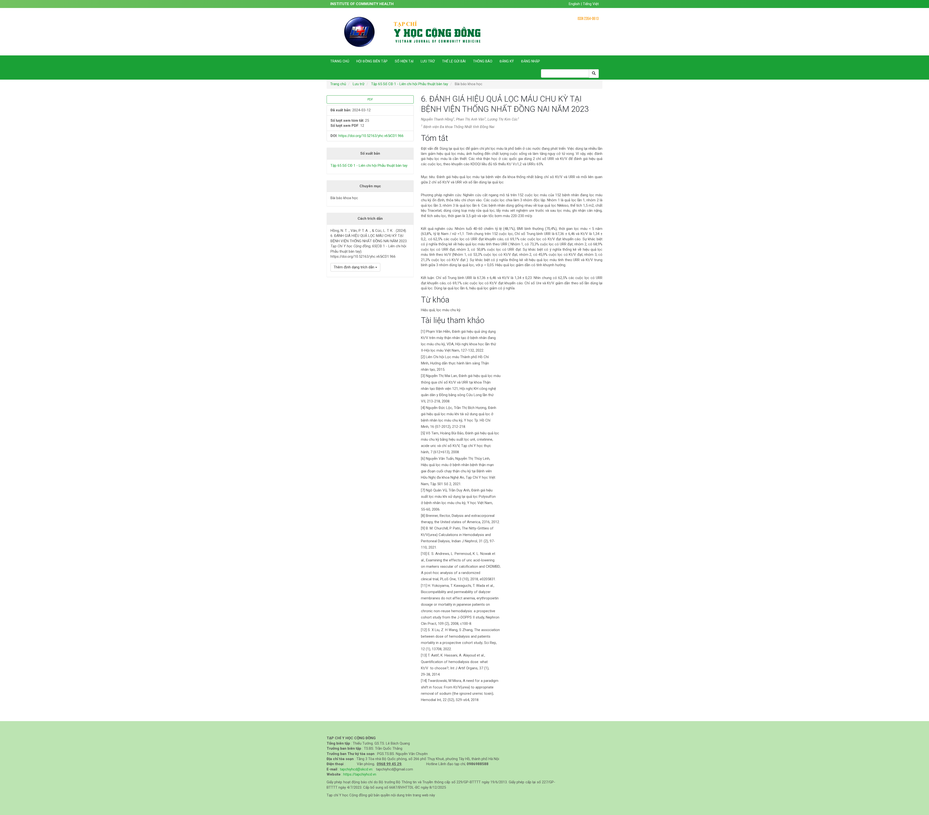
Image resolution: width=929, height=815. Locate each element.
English (575, 4)
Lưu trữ (428, 61)
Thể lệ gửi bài (454, 61)
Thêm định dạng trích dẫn (354, 267)
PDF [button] (370, 99)
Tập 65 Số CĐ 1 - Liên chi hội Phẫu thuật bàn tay (409, 84)
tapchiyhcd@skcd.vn (356, 769)
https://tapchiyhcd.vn (359, 774)
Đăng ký (507, 61)
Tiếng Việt (591, 4)
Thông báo (482, 61)
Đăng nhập (530, 61)
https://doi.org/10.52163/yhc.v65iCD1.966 (371, 136)
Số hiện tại (404, 61)
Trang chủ (339, 61)
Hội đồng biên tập (372, 61)
